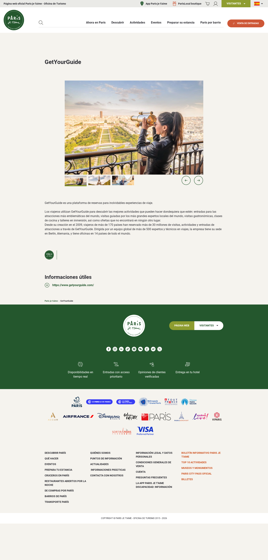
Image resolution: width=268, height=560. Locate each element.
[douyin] (147, 349)
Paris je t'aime (51, 301)
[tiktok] (127, 349)
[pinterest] (134, 349)
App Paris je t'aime (156, 3)
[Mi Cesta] (207, 3)
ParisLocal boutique (189, 3)
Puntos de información (106, 458)
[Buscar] (41, 22)
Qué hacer (51, 458)
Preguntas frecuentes (151, 477)
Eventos (50, 464)
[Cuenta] (215, 3)
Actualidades (99, 464)
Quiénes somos (100, 452)
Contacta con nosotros (106, 475)
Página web (181, 325)
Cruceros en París (57, 475)
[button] (186, 180)
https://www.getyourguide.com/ (73, 285)
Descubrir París (55, 452)
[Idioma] (259, 4)
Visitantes (206, 325)
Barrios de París (56, 496)
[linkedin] (121, 349)
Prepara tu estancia (58, 469)
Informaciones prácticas (108, 469)
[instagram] (115, 349)
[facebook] (108, 349)
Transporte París (57, 501)
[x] (159, 349)
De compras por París (59, 490)
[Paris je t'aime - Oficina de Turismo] (14, 20)
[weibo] (153, 349)
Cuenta (140, 471)
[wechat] (140, 349)
